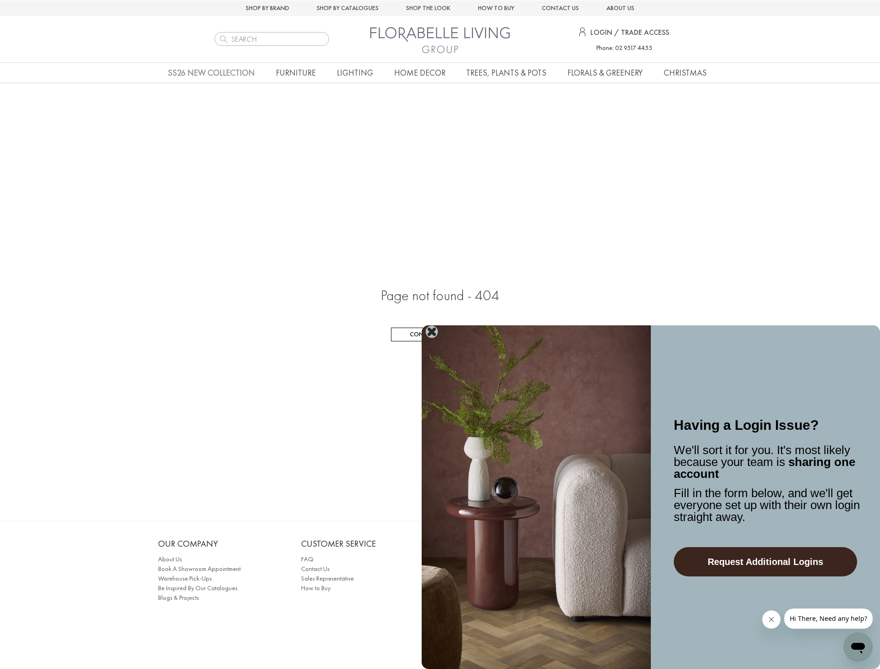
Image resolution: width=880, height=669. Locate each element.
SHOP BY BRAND (267, 8)
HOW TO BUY (496, 8)
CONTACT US (560, 8)
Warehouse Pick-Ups (185, 578)
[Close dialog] (431, 331)
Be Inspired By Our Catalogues (197, 588)
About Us (170, 559)
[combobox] (271, 39)
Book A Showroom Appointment (199, 569)
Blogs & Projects (178, 597)
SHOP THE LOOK (428, 8)
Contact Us (315, 569)
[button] (295, 72)
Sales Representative (327, 578)
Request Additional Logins (765, 562)
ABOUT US (620, 8)
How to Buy (315, 588)
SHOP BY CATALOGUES (348, 8)
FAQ (307, 559)
